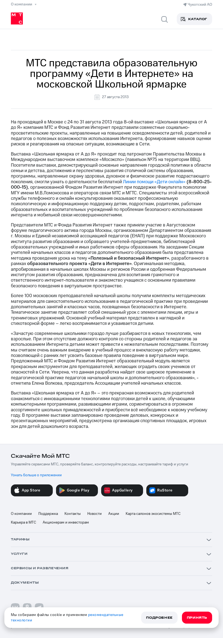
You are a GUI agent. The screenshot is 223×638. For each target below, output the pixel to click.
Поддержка (48, 513)
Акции (113, 513)
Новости (94, 513)
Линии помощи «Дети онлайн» (154, 182)
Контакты (72, 513)
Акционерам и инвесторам (66, 522)
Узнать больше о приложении (36, 475)
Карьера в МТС (23, 522)
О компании (21, 513)
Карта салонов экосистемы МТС (153, 513)
